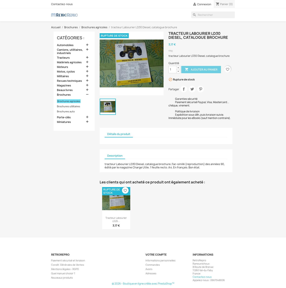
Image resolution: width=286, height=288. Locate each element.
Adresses (150, 273)
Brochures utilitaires (68, 106)
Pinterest (200, 89)
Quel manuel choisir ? (63, 273)
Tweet (192, 89)
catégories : (70, 38)
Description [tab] (114, 155)
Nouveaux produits (62, 277)
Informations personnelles (160, 260)
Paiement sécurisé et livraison (68, 260)
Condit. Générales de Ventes (67, 264)
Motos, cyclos (66, 71)
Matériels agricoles (69, 62)
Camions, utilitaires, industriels (70, 51)
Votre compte (156, 254)
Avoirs (148, 269)
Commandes (152, 264)
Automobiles (65, 45)
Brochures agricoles (68, 101)
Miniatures (64, 122)
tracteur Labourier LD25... (116, 219)
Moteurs (62, 67)
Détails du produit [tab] (118, 134)
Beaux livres (65, 90)
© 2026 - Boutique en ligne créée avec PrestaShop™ (143, 283)
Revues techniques (69, 81)
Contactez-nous (62, 4)
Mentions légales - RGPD (65, 269)
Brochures (64, 94)
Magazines (64, 85)
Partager (183, 89)
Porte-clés (64, 117)
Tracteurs (63, 57)
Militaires (63, 76)
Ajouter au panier (201, 69)
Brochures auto (66, 111)
